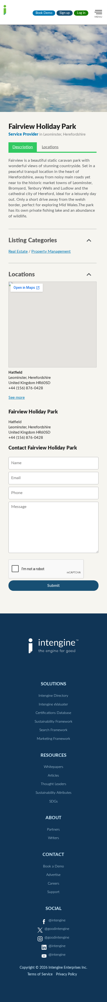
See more (16, 398)
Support (53, 892)
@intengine (57, 920)
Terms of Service (40, 974)
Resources (53, 755)
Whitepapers (53, 767)
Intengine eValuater (53, 704)
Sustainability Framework (53, 721)
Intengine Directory (53, 696)
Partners (53, 829)
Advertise (53, 875)
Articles (53, 775)
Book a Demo (53, 866)
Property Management (51, 251)
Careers (53, 883)
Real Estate (18, 251)
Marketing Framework (53, 739)
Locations (50, 147)
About (53, 818)
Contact (53, 854)
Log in (81, 13)
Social (53, 908)
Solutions (53, 684)
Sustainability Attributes (53, 793)
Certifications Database (53, 713)
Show (89, 242)
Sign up (64, 13)
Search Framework (53, 730)
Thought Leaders (53, 784)
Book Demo (44, 13)
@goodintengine (57, 929)
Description (22, 147)
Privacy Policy (66, 974)
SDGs (53, 801)
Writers (53, 838)
